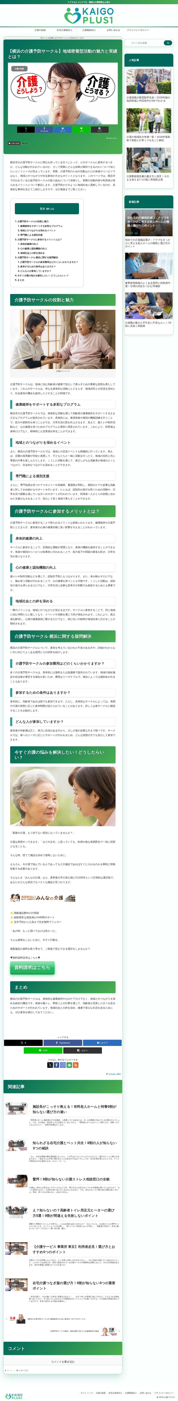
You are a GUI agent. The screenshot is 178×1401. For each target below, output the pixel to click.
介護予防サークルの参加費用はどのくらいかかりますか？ (49, 262)
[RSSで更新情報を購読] (75, 1065)
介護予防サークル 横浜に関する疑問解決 (38, 257)
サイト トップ (87, 1393)
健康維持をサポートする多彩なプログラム (41, 226)
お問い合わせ (145, 1393)
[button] (99, 129)
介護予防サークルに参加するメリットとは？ (40, 239)
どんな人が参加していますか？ (35, 270)
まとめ (21, 280)
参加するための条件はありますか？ (38, 266)
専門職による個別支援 (31, 234)
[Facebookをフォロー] (56, 1065)
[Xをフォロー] (50, 1065)
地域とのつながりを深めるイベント (38, 230)
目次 (42, 208)
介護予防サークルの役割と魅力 (33, 221)
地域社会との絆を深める (32, 253)
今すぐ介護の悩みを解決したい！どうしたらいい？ (43, 275)
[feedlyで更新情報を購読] (69, 1065)
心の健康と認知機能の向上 (33, 248)
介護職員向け (131, 1393)
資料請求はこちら (32, 967)
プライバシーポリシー (164, 1393)
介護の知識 (15, 143)
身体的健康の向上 (29, 243)
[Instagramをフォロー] (63, 1065)
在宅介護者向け (115, 1393)
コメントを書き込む (63, 1361)
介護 (26, 143)
